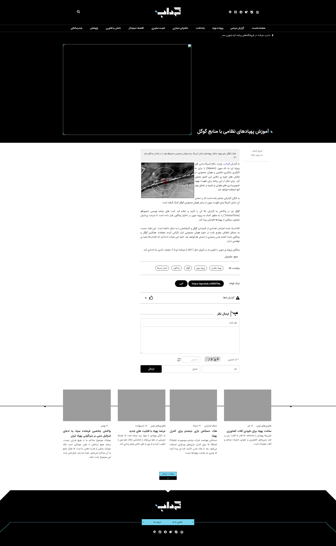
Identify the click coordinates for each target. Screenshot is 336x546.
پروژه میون (200, 268)
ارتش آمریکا (162, 268)
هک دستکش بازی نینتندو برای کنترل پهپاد (193, 433)
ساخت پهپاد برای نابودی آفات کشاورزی (249, 431)
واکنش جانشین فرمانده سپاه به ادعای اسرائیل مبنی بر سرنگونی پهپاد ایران (87, 433)
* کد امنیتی (233, 360)
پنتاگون (176, 268)
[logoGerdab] (168, 506)
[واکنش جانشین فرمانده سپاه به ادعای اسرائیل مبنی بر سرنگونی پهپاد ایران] (87, 405)
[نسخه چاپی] (245, 162)
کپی (182, 283)
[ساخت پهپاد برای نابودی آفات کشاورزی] (247, 405)
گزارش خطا (228, 298)
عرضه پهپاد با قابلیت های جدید (147, 431)
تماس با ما (178, 522)
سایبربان (228, 257)
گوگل (188, 268)
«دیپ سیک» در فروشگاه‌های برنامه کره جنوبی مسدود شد (242, 35)
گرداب (227, 164)
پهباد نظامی (216, 268)
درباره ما (157, 522)
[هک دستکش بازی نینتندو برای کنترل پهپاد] (193, 405)
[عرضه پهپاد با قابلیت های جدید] (142, 405)
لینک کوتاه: (234, 284)
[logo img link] (168, 12)
